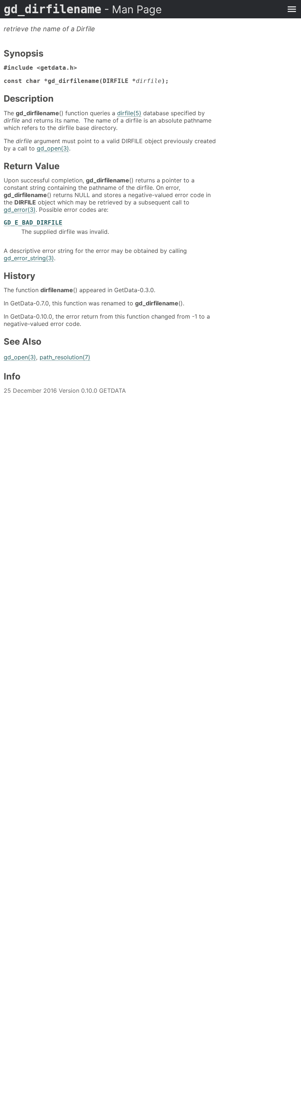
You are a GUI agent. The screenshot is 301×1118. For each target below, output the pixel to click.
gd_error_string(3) (29, 258)
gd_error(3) (20, 209)
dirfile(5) (129, 113)
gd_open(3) (53, 148)
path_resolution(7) (65, 357)
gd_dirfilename (83, 9)
